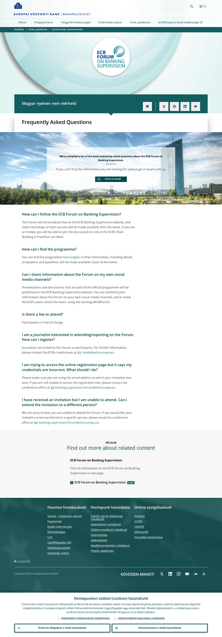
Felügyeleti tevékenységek (75, 22)
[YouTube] (187, 573)
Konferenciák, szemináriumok (67, 30)
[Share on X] (163, 106)
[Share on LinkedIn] (185, 106)
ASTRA (138, 521)
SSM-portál (141, 532)
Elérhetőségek (56, 532)
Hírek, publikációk (140, 22)
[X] (161, 573)
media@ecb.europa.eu (98, 352)
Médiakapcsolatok (58, 548)
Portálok (139, 516)
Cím (49, 537)
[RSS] (204, 573)
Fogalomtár (54, 521)
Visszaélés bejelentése (148, 537)
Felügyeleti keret (43, 22)
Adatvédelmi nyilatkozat (106, 524)
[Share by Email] (195, 106)
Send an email (113, 179)
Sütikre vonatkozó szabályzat (109, 530)
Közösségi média (58, 553)
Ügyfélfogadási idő (59, 542)
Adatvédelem (99, 540)
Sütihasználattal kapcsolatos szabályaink (141, 618)
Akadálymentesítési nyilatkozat (110, 545)
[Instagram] (178, 573)
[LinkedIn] (170, 573)
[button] (197, 6)
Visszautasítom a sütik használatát (159, 628)
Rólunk (22, 22)
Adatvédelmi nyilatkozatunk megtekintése (85, 618)
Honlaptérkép (23, 561)
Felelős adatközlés (102, 551)
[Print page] (147, 106)
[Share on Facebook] (174, 106)
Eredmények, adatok (110, 22)
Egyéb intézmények (59, 527)
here (66, 257)
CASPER (139, 527)
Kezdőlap (19, 30)
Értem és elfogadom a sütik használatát (62, 628)
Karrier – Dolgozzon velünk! (64, 516)
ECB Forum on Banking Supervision (100, 482)
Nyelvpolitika (99, 535)
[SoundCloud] (195, 573)
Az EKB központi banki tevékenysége (178, 22)
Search (191, 6)
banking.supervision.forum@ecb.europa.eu (85, 387)
